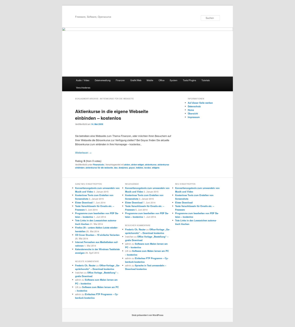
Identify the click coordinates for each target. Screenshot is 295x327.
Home (191, 110)
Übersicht (193, 113)
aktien (127, 164)
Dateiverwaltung (102, 80)
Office (161, 80)
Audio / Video (82, 80)
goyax (132, 167)
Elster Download (84, 202)
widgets (155, 167)
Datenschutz (194, 106)
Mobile (150, 80)
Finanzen (120, 80)
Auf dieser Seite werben (200, 102)
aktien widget (137, 164)
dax (116, 167)
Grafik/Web (135, 80)
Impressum (194, 117)
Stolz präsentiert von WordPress (147, 315)
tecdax (147, 167)
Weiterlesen (83, 152)
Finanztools (98, 164)
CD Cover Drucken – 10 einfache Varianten (97, 234)
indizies (139, 167)
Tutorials (205, 80)
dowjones (123, 167)
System (173, 80)
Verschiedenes (83, 87)
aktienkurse (151, 164)
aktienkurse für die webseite (99, 167)
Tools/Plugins (189, 80)
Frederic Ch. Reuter (85, 265)
